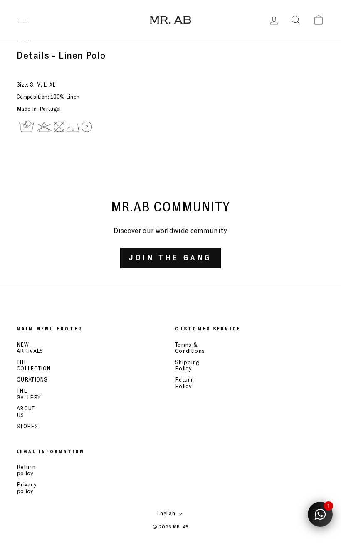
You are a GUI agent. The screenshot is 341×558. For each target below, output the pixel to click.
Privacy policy (27, 488)
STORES (27, 426)
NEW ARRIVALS (30, 348)
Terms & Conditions (190, 348)
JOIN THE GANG (170, 258)
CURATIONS (32, 380)
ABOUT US (26, 412)
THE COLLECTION (33, 366)
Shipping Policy (187, 366)
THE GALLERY (28, 394)
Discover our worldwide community (170, 231)
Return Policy (184, 383)
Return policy (26, 470)
